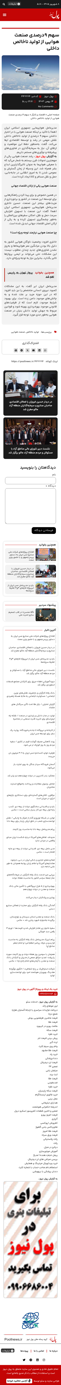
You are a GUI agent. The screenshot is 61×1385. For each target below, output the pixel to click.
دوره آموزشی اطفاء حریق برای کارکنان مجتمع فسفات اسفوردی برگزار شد (30, 683)
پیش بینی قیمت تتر (48, 1038)
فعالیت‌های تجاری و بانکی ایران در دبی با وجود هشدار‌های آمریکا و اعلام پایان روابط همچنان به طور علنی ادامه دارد (30, 863)
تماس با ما (39, 1351)
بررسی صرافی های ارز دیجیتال (43, 1159)
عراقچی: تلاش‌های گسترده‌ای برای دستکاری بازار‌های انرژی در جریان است (31, 797)
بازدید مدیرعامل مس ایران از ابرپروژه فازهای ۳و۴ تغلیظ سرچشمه (21, 588)
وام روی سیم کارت (48, 1046)
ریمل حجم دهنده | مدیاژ (45, 1155)
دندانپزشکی (51, 1058)
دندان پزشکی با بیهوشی (45, 1172)
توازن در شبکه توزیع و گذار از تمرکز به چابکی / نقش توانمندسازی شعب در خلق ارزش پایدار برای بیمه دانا (30, 819)
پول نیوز (41, 156)
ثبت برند (53, 1074)
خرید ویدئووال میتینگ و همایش (41, 1163)
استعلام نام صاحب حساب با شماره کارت (38, 1167)
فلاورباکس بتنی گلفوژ (47, 1127)
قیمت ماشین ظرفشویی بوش (43, 1018)
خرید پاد (54, 1054)
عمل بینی (53, 1099)
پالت (55, 1143)
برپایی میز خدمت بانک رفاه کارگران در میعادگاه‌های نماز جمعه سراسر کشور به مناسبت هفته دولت (31, 876)
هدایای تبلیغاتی (50, 1103)
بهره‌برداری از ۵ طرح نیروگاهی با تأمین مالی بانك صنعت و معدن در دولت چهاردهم (32, 887)
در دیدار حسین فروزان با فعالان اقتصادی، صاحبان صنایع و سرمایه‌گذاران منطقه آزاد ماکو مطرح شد (20, 572)
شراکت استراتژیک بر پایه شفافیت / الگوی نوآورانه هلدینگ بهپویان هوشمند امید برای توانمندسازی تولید (32, 972)
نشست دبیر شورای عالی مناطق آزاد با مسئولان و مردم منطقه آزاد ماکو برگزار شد (32, 672)
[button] (4, 4)
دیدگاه (51, 486)
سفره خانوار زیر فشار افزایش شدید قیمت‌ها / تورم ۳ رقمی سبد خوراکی (30, 930)
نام (54, 475)
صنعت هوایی (18, 332)
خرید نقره (53, 1034)
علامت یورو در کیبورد (47, 1026)
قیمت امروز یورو (49, 1115)
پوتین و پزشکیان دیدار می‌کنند (40, 897)
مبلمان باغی (52, 1071)
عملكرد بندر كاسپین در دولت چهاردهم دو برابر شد (31, 775)
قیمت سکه (52, 1030)
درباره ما (53, 1351)
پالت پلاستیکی (50, 1139)
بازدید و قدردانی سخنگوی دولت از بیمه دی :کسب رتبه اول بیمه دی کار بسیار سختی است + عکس (31, 808)
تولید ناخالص (32, 332)
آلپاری (55, 1119)
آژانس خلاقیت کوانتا (17, 1381)
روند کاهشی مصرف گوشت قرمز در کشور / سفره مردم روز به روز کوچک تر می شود (32, 743)
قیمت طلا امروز (50, 1131)
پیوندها (24, 1351)
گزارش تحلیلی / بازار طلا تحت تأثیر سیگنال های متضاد (33, 706)
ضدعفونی (53, 1083)
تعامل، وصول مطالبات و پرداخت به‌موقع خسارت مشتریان (32, 785)
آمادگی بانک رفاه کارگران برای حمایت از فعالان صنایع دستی (30, 907)
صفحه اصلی (53, 115)
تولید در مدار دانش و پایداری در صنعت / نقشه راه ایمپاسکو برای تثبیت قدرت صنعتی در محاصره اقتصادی (32, 719)
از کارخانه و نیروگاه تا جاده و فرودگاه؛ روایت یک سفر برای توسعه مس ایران (32, 732)
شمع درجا (53, 1014)
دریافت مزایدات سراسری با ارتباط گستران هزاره (35, 1010)
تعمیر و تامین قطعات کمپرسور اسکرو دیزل (36, 1111)
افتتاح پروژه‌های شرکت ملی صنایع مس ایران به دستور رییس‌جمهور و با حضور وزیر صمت (21, 556)
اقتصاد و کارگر (38, 115)
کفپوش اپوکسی (49, 1123)
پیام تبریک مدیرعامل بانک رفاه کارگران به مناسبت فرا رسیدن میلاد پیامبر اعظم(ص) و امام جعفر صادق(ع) (31, 943)
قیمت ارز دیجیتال (49, 1062)
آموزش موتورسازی (48, 1151)
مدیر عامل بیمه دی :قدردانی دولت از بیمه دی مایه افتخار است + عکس (31, 850)
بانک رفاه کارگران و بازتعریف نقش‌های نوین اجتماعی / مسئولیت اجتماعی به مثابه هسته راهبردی (31, 694)
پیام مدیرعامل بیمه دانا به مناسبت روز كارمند (34, 829)
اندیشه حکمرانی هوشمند (45, 1107)
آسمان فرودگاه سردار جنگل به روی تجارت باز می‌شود (34, 766)
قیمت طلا (53, 1022)
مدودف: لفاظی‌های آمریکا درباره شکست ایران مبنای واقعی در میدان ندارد (30, 839)
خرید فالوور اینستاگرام (46, 1095)
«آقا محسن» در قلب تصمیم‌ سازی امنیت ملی (21, 614)
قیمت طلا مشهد (50, 1050)
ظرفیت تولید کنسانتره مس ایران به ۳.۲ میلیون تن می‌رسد (31, 754)
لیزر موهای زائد (50, 1006)
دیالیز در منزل (51, 1147)
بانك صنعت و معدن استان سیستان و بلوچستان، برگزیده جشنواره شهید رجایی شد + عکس (32, 918)
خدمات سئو (32, 1002)
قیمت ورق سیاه (50, 1135)
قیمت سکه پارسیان (48, 1091)
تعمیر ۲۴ (53, 1067)
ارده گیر (54, 1042)
